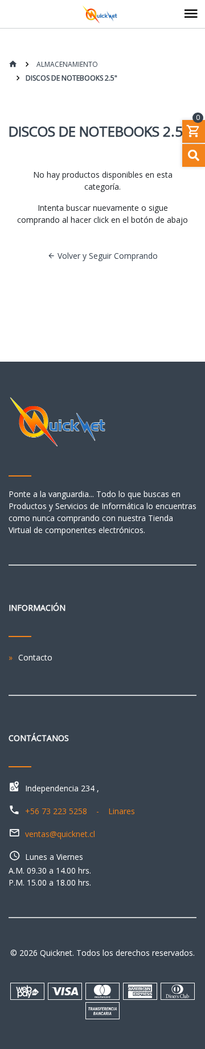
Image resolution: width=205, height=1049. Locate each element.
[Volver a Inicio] (13, 65)
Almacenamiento (66, 64)
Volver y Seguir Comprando (106, 255)
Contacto (35, 657)
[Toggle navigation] (191, 14)
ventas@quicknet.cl (60, 833)
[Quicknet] (102, 14)
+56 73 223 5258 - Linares (80, 811)
